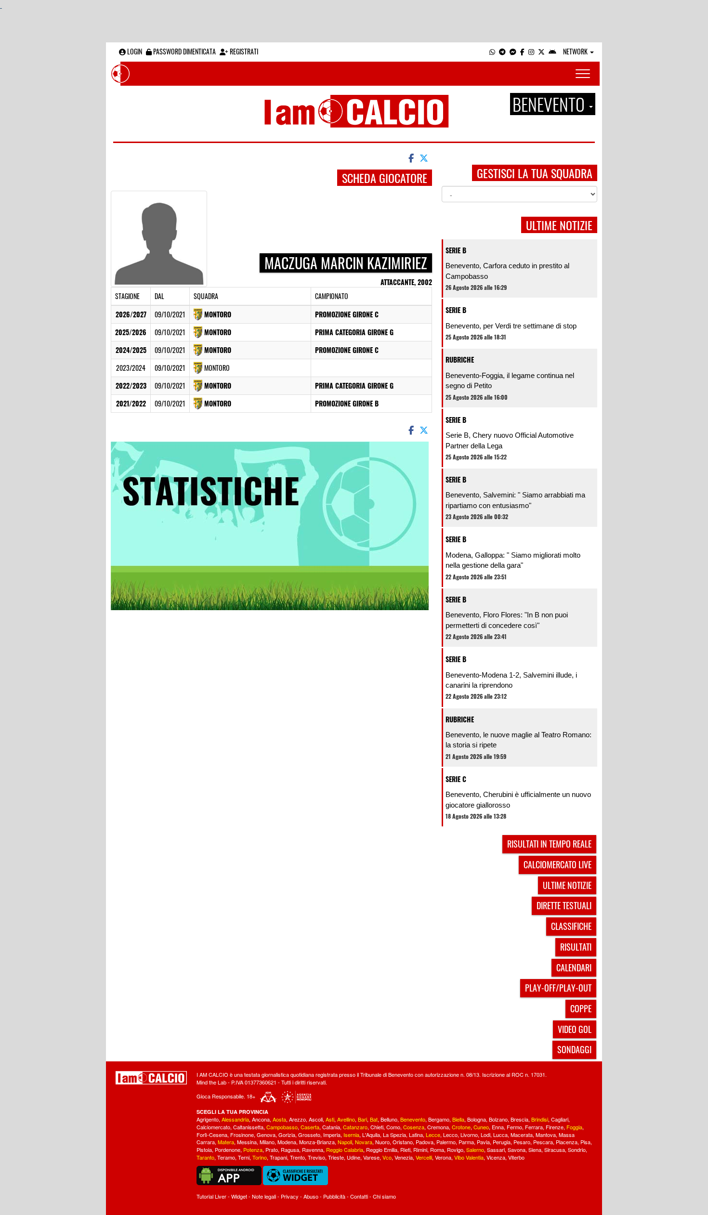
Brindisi (539, 1119)
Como (393, 1127)
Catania (331, 1127)
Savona (516, 1149)
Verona (443, 1157)
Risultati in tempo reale (549, 843)
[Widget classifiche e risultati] (295, 1174)
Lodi (485, 1134)
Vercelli (424, 1157)
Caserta (310, 1127)
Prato (271, 1149)
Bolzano (498, 1119)
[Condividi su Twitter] (425, 157)
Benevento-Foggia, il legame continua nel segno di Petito (510, 380)
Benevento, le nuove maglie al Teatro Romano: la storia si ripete (518, 740)
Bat (374, 1119)
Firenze (555, 1127)
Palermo (446, 1142)
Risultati (575, 947)
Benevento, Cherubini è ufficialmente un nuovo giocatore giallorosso (518, 799)
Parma (466, 1142)
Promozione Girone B (347, 403)
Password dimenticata (184, 51)
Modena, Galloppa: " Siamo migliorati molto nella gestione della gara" (513, 560)
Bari (362, 1119)
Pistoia (204, 1149)
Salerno (475, 1149)
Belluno (388, 1119)
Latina (416, 1134)
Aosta (279, 1119)
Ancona (261, 1119)
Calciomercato (213, 1127)
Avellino (346, 1119)
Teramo (226, 1157)
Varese (371, 1157)
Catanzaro (355, 1127)
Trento (297, 1157)
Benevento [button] (550, 104)
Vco (387, 1157)
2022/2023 (131, 385)
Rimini (420, 1149)
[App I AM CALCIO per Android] (552, 51)
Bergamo (438, 1119)
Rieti (405, 1149)
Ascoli (316, 1119)
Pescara (543, 1142)
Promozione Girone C (347, 314)
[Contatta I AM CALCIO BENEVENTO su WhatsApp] (492, 51)
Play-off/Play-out (558, 987)
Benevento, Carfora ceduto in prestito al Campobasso (507, 270)
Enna (498, 1127)
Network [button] (576, 51)
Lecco (450, 1134)
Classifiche (571, 926)
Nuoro (382, 1142)
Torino (259, 1157)
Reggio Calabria (344, 1149)
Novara (363, 1142)
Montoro (217, 314)
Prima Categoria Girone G (354, 332)
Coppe (580, 1008)
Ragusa (290, 1149)
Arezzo (297, 1119)
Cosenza (413, 1127)
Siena (534, 1149)
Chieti (376, 1127)
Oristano (403, 1142)
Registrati (243, 51)
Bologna (476, 1119)
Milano (267, 1142)
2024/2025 (131, 350)
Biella (458, 1119)
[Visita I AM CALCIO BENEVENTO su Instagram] (531, 51)
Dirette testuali (564, 905)
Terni (243, 1157)
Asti (330, 1119)
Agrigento (208, 1119)
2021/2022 (131, 403)
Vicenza (495, 1157)
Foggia (574, 1127)
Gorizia (286, 1134)
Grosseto (309, 1134)
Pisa (585, 1142)
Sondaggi (574, 1049)
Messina (247, 1142)
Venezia (403, 1157)
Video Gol (574, 1029)
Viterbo (516, 1157)
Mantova (546, 1134)
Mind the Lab (211, 1082)
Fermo (514, 1127)
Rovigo (455, 1149)
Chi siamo (384, 1196)
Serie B (456, 250)
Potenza (252, 1149)
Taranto (205, 1157)
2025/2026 (130, 332)
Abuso (310, 1196)
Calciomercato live (557, 864)
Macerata (522, 1134)
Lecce (433, 1134)
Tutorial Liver (211, 1196)
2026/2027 (131, 314)
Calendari (573, 967)
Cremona (438, 1127)
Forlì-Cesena (212, 1134)
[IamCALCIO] (151, 1077)
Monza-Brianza (317, 1142)
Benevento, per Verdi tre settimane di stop (511, 326)
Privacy (290, 1196)
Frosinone (242, 1134)
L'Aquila (371, 1134)
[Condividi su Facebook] (410, 157)
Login (134, 51)
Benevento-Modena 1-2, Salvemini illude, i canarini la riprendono (511, 680)
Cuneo (481, 1127)
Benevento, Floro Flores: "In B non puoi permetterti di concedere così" (507, 620)
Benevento (412, 1119)
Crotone (461, 1127)
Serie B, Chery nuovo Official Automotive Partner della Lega (510, 440)
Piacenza (566, 1142)
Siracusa (554, 1149)
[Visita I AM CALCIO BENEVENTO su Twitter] (541, 51)
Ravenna (312, 1149)
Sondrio (577, 1149)
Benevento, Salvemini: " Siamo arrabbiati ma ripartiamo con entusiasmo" (515, 500)
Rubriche (460, 359)
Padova (424, 1142)
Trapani (278, 1157)
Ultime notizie (567, 885)
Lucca (500, 1134)
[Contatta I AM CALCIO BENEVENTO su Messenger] (513, 51)
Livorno (469, 1134)
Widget (239, 1196)
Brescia (519, 1119)
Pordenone (227, 1149)
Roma (437, 1149)
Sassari (496, 1149)
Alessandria (235, 1119)
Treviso (316, 1157)
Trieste (336, 1157)
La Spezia (394, 1134)
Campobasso (282, 1127)
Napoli (345, 1142)
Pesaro (521, 1142)
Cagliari (559, 1119)
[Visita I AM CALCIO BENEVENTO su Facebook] (522, 51)
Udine (353, 1157)
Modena (286, 1142)
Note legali (264, 1196)
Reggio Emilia (381, 1149)
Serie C (456, 779)
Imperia (332, 1134)
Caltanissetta (248, 1127)
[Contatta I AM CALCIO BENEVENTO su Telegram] (502, 51)
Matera (226, 1142)
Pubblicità (334, 1196)
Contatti (359, 1196)
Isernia (351, 1134)
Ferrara (534, 1127)
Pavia (483, 1142)
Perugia (502, 1142)
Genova (266, 1134)
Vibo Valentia (469, 1157)
